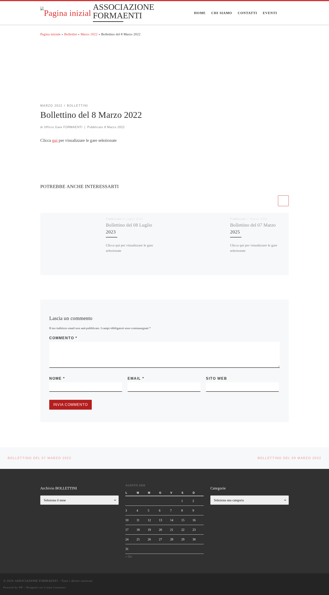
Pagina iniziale (50, 34)
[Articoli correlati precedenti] (271, 200)
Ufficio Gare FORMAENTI (63, 127)
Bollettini (70, 34)
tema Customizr (56, 587)
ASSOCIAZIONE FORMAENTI (36, 580)
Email (136, 378)
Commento (63, 338)
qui (55, 140)
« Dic (128, 556)
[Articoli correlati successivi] (283, 200)
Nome (57, 378)
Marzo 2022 (89, 34)
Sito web (216, 378)
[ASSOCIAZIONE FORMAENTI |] (65, 12)
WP (21, 587)
